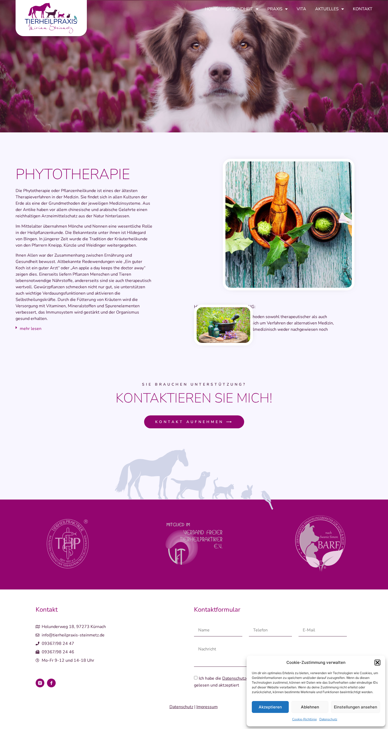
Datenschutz (328, 719)
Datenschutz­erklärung (243, 678)
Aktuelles (327, 9)
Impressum (207, 707)
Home (211, 9)
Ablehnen (310, 706)
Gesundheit (239, 9)
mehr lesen (30, 329)
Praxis (274, 9)
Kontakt (362, 9)
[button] (377, 662)
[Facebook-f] (51, 683)
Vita (301, 9)
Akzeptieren (270, 706)
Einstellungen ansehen (355, 706)
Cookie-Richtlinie (304, 719)
